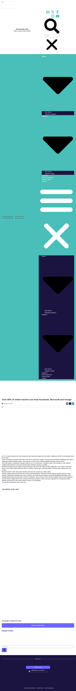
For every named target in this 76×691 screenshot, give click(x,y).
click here (23, 482)
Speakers (45, 176)
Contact (44, 181)
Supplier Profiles (49, 174)
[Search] (4, 650)
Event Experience (47, 177)
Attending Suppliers (50, 114)
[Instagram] (53, 16)
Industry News (46, 179)
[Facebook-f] (57, 12)
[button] (51, 26)
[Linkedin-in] (48, 12)
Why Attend (48, 112)
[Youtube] (57, 16)
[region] (38, 390)
